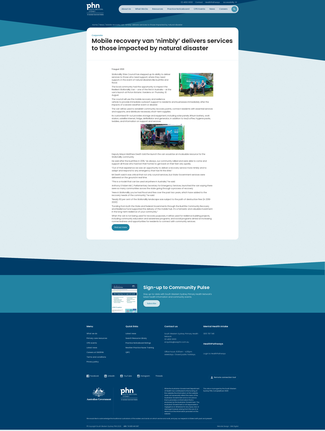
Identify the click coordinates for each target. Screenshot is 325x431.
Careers (223, 8)
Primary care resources (97, 338)
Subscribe (151, 303)
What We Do (141, 8)
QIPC (128, 352)
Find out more (120, 227)
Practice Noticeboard (178, 8)
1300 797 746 (208, 333)
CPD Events (199, 8)
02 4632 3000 (187, 2)
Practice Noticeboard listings (138, 343)
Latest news (92, 347)
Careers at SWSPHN (95, 352)
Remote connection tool (225, 377)
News (212, 8)
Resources (157, 8)
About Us (126, 8)
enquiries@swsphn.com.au (176, 342)
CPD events (92, 343)
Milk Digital (234, 426)
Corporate (97, 35)
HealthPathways (212, 2)
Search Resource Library (136, 338)
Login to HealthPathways (214, 353)
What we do (92, 333)
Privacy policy (93, 361)
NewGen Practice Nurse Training (140, 347)
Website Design (223, 426)
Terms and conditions (96, 357)
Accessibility (228, 2)
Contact (199, 2)
